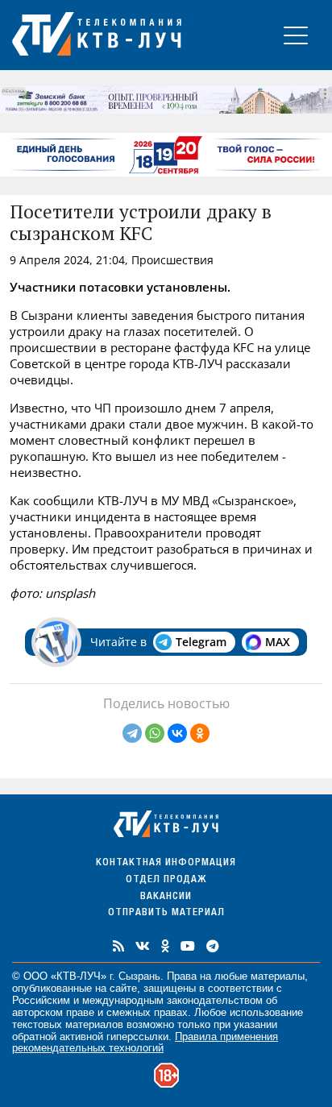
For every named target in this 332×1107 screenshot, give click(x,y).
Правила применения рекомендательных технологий (145, 1042)
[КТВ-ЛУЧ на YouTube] (188, 946)
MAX (277, 641)
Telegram (201, 641)
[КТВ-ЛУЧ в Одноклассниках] (165, 946)
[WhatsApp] (154, 733)
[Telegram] (132, 733)
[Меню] (296, 35)
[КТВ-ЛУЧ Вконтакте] (142, 946)
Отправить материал (166, 913)
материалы (278, 976)
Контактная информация (166, 863)
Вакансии (166, 897)
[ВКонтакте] (177, 733)
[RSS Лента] (118, 946)
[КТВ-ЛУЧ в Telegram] (212, 946)
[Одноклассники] (200, 733)
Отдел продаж (166, 880)
